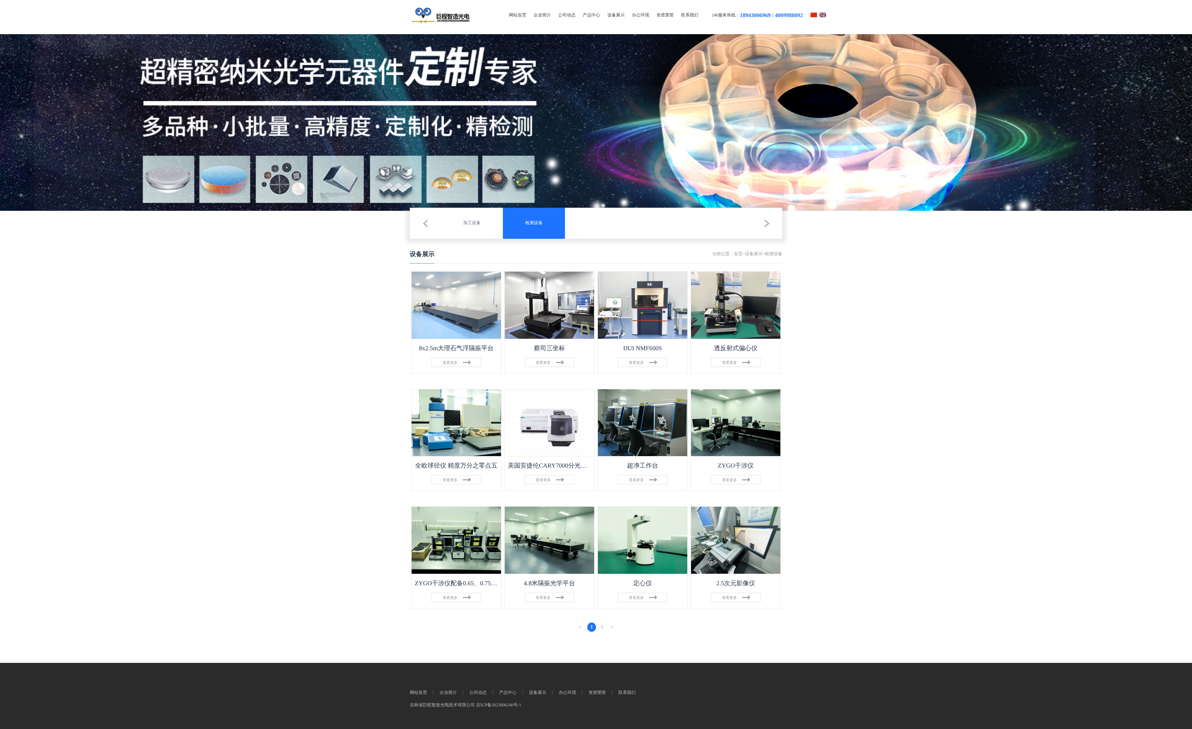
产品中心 (591, 15)
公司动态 (567, 15)
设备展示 (616, 15)
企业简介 (542, 15)
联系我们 (689, 15)
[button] (425, 223)
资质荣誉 (665, 15)
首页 (738, 254)
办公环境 (640, 15)
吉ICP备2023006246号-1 (498, 705)
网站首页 (517, 15)
